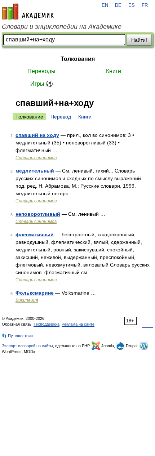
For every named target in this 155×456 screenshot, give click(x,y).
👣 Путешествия (17, 336)
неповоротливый (37, 214)
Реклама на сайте (78, 324)
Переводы (41, 71)
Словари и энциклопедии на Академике (61, 26)
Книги (113, 71)
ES (131, 5)
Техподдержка (46, 324)
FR (145, 5)
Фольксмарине (34, 293)
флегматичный (34, 234)
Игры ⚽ (41, 84)
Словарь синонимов (36, 157)
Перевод (60, 117)
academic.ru (28, 11)
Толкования (78, 59)
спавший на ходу (37, 135)
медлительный (34, 171)
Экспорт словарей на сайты (27, 346)
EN (105, 5)
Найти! (139, 40)
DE (118, 5)
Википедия (26, 300)
